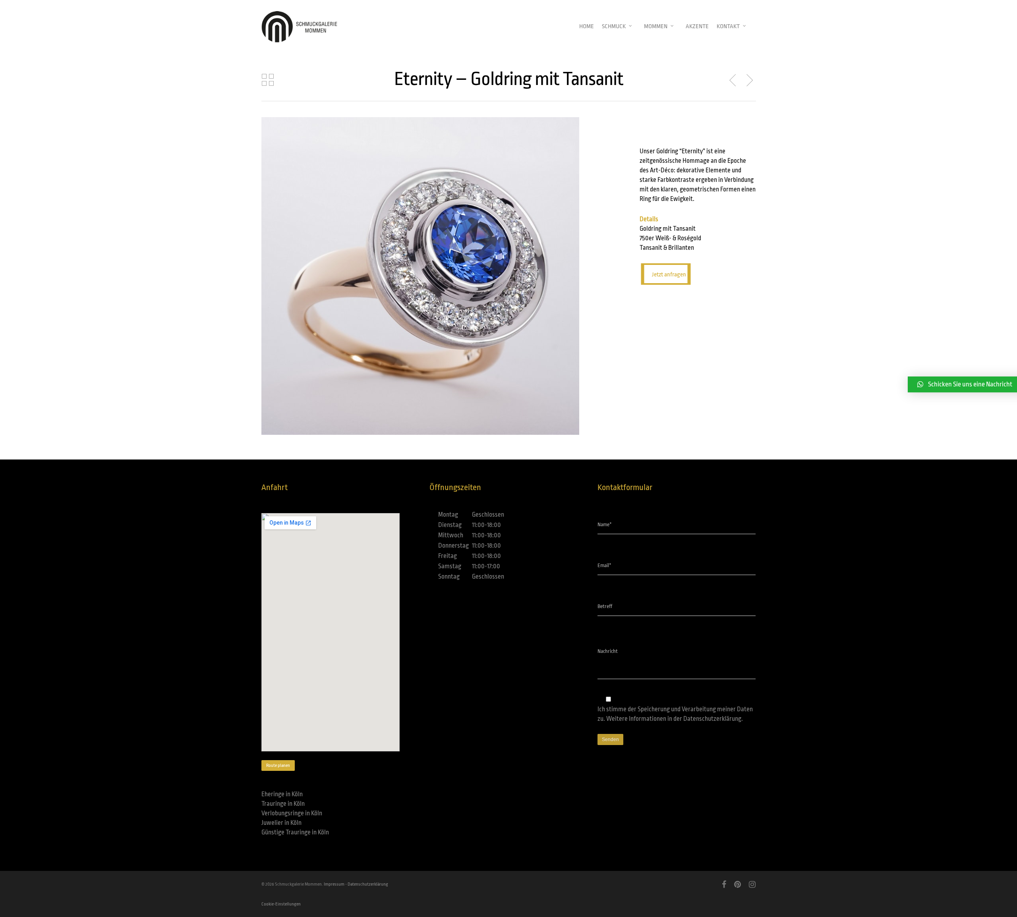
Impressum (334, 884)
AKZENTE (697, 26)
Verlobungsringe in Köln (291, 813)
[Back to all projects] (267, 80)
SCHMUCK (614, 26)
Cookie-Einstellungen (281, 904)
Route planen (278, 765)
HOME (586, 26)
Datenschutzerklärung (712, 718)
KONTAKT (728, 26)
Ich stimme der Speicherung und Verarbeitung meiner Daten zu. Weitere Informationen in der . (675, 714)
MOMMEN (655, 26)
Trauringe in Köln (283, 803)
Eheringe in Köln (282, 794)
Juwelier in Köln (281, 822)
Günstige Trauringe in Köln (295, 832)
